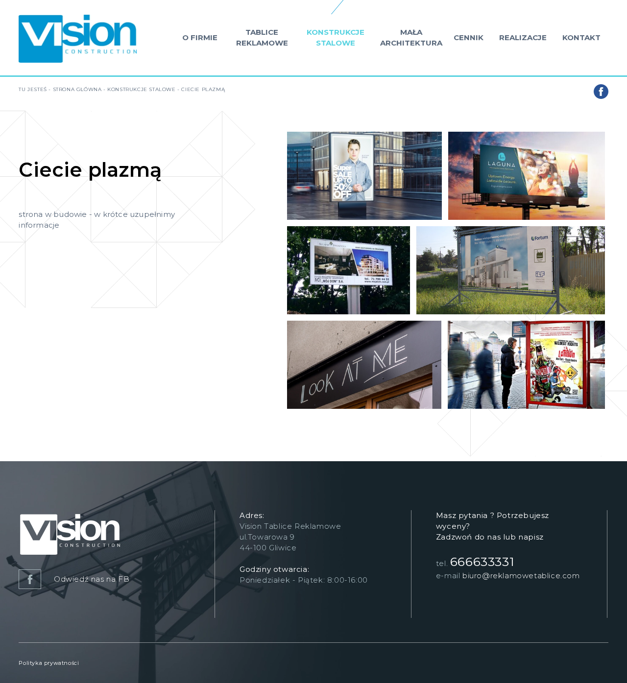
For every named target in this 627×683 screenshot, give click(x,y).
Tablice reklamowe (262, 37)
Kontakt (581, 37)
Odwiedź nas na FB (90, 579)
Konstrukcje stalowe (335, 37)
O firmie (199, 37)
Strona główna (77, 89)
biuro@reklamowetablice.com (521, 575)
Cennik (468, 37)
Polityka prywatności (49, 662)
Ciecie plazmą (203, 89)
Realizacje (523, 37)
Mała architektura (411, 37)
